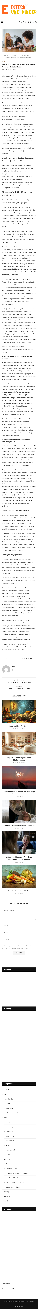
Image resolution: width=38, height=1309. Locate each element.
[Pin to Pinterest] (28, 659)
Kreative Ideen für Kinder (19, 726)
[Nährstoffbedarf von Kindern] (19, 876)
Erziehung (9, 1131)
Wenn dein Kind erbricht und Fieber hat (19, 825)
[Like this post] (22, 659)
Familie (6, 1117)
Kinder (14, 55)
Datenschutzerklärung (10, 1289)
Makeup (6, 1192)
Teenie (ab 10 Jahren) (13, 1187)
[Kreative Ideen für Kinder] (19, 711)
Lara (5, 70)
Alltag (8, 1122)
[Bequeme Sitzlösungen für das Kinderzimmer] (19, 743)
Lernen (8, 1145)
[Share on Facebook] (24, 659)
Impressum (6, 1284)
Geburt (8, 1104)
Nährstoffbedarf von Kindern (19, 891)
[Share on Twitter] (26, 659)
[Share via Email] (31, 659)
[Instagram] (23, 22)
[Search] (36, 22)
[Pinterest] (26, 22)
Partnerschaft (10, 1150)
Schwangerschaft (12, 1113)
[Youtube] (28, 22)
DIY (5, 1094)
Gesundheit (10, 1141)
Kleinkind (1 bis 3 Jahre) (14, 1178)
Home (6, 55)
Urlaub (8, 1155)
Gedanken (9, 1108)
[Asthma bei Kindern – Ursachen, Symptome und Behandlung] (19, 842)
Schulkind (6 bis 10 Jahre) (15, 1182)
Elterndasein (8, 1099)
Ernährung (9, 1127)
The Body (7, 1196)
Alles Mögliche (9, 1090)
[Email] (30, 22)
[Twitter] (21, 22)
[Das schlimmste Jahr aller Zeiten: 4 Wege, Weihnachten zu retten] (19, 777)
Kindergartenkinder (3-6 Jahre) (17, 1173)
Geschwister (10, 1136)
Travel (6, 1201)
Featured (7, 1159)
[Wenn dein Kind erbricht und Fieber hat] (19, 811)
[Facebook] (19, 22)
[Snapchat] (33, 22)
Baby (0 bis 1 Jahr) (12, 1168)
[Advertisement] (17, 987)
